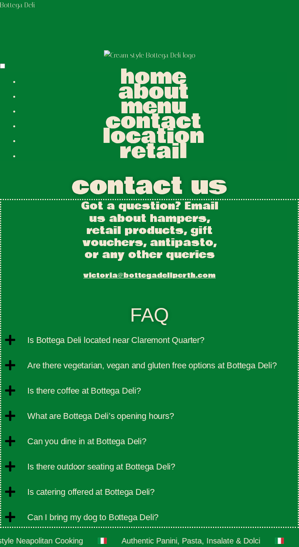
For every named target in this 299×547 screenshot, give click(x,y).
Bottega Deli (17, 5)
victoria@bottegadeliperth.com (149, 275)
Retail (153, 151)
